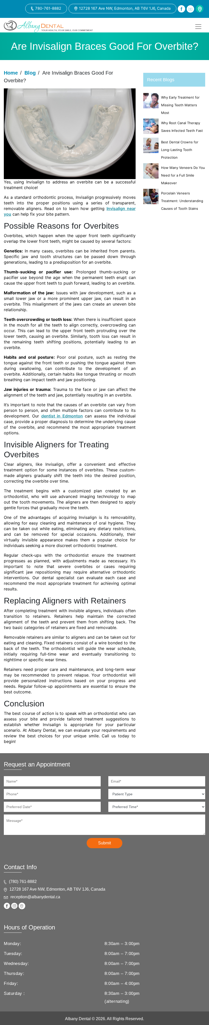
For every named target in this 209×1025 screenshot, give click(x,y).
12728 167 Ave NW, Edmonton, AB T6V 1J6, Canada (125, 8)
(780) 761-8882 (23, 881)
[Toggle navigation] (198, 26)
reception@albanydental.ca (35, 897)
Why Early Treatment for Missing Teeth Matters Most (180, 105)
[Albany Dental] (48, 26)
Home (11, 73)
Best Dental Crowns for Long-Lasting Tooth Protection (179, 149)
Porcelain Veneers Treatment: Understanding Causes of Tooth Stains (182, 201)
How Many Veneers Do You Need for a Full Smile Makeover (183, 175)
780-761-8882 (48, 8)
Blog (30, 73)
